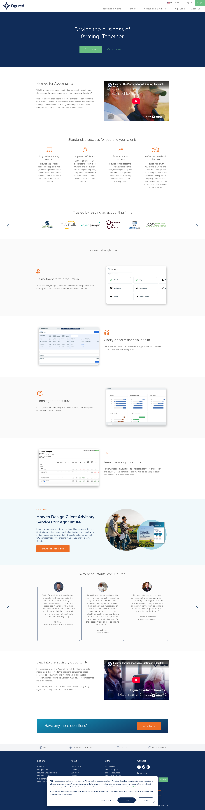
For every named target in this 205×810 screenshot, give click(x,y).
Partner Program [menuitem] (111, 769)
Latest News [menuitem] (76, 767)
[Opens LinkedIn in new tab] (148, 767)
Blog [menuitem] (177, 3)
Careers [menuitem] (74, 776)
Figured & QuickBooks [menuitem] (47, 773)
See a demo (90, 49)
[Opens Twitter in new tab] (144, 767)
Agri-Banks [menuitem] (180, 8)
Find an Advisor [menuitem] (44, 782)
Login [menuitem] (199, 3)
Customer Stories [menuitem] (44, 779)
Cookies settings (107, 800)
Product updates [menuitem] (159, 747)
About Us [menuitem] (195, 8)
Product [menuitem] (40, 767)
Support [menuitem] (188, 3)
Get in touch (149, 726)
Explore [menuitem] (41, 761)
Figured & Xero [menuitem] (44, 776)
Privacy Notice (132, 787)
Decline (146, 800)
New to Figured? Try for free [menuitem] (84, 747)
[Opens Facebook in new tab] (139, 767)
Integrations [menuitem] (42, 769)
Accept (126, 800)
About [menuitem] (74, 761)
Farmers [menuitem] (133, 8)
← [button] (8, 226)
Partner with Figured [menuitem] (112, 776)
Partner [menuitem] (107, 761)
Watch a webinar (114, 49)
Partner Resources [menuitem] (112, 773)
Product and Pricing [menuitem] (111, 8)
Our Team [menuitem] (75, 773)
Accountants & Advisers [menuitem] (156, 8)
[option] (47, 226)
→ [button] (197, 226)
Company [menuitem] (75, 769)
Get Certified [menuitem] (109, 767)
